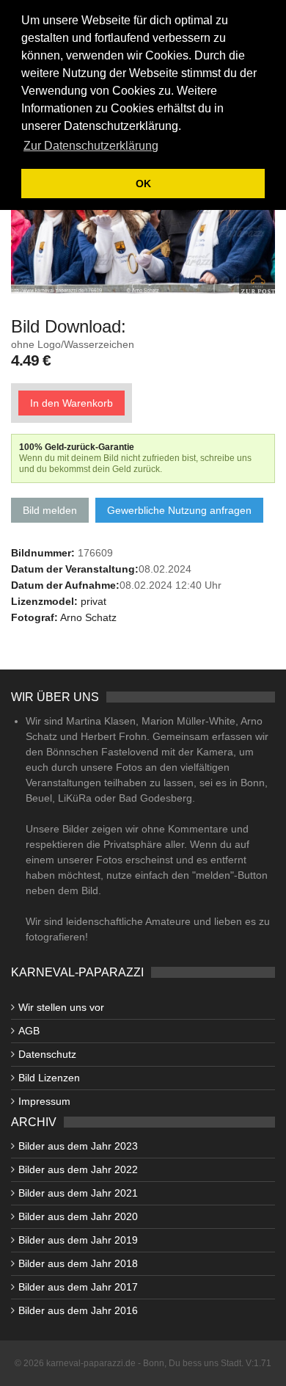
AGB (29, 1031)
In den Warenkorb (71, 403)
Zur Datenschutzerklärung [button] (90, 145)
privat (93, 601)
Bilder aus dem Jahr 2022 (78, 1169)
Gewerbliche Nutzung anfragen (179, 510)
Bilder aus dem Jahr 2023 (78, 1146)
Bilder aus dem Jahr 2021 (78, 1193)
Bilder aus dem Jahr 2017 (78, 1287)
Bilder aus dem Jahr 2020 (78, 1216)
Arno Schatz (88, 617)
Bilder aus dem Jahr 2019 (78, 1240)
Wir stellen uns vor (61, 1007)
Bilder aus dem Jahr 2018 (78, 1263)
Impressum (44, 1101)
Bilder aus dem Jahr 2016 (78, 1310)
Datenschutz (47, 1054)
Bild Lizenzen (49, 1078)
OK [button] (143, 183)
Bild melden (50, 510)
